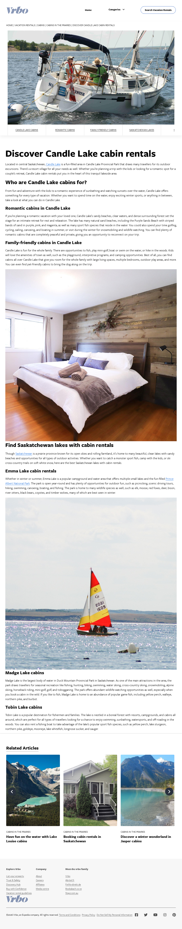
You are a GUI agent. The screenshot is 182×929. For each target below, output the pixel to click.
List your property (15, 876)
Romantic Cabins (65, 129)
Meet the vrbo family (76, 869)
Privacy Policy (88, 915)
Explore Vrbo (13, 869)
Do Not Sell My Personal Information (114, 915)
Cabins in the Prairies (58, 25)
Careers (40, 880)
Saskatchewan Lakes (141, 129)
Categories (114, 9)
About (39, 876)
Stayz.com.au (71, 893)
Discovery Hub (13, 884)
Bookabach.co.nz (73, 888)
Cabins (41, 25)
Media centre (42, 888)
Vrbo (67, 876)
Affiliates (40, 884)
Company (41, 869)
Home (88, 10)
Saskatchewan (23, 453)
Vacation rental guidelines (19, 893)
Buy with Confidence (16, 888)
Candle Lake (53, 164)
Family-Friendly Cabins (103, 129)
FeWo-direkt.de (73, 884)
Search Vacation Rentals (158, 10)
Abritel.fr (69, 880)
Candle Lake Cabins (26, 129)
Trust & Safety (13, 880)
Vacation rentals (25, 25)
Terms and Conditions (69, 915)
